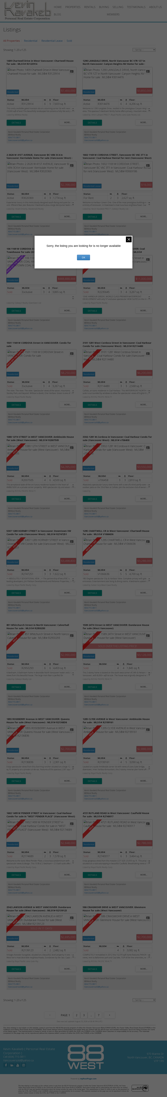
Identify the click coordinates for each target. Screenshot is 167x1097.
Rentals (89, 7)
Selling (118, 7)
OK (83, 257)
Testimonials (136, 7)
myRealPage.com (88, 1078)
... (91, 1015)
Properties (72, 7)
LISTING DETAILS (16, 123)
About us (155, 7)
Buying (104, 7)
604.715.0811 (14, 137)
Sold (69, 41)
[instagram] (23, 1065)
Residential (30, 41)
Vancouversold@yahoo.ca (20, 140)
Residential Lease (52, 41)
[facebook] (5, 1065)
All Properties (11, 41)
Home (58, 7)
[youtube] (17, 1065)
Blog (57, 14)
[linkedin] (11, 1065)
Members (113, 14)
